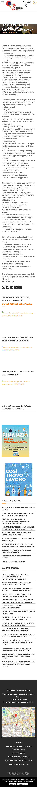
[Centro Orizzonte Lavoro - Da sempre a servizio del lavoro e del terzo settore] (14, 5)
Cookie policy (23, 784)
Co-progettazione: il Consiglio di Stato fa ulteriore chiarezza (16, 618)
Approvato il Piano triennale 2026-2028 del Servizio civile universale (18, 635)
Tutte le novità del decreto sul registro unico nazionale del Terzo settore (17, 642)
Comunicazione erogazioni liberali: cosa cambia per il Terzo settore (17, 649)
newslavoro (7, 300)
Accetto (12, 784)
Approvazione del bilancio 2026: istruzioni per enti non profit (15, 630)
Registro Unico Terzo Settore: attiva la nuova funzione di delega (18, 624)
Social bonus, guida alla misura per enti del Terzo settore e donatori (17, 589)
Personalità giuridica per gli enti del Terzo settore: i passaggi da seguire (18, 601)
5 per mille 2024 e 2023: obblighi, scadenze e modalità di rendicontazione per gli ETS (15, 577)
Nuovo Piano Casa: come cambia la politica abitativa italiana (16, 584)
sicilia (22, 300)
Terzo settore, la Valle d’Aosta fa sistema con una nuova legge (16, 595)
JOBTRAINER (11, 33)
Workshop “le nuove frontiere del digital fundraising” (16, 551)
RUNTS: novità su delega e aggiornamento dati (13, 607)
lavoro (21, 297)
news (26, 297)
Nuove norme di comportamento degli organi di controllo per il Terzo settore (18, 656)
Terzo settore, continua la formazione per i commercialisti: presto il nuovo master (16, 521)
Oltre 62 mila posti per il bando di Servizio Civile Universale (16, 534)
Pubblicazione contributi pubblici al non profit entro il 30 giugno (18, 514)
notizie (16, 300)
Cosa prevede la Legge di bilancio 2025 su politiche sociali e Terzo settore (18, 528)
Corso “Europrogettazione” (14, 561)
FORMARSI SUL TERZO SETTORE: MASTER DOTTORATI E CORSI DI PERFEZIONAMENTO (18, 545)
